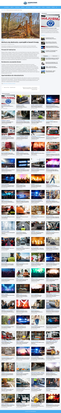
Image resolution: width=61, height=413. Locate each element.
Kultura (47, 120)
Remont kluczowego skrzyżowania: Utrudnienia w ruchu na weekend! (52, 311)
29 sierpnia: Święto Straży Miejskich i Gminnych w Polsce (38, 138)
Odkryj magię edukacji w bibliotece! (37, 216)
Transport (8, 120)
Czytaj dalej (43, 35)
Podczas (2, 372)
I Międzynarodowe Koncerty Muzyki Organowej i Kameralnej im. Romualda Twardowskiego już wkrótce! (8, 171)
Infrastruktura (19, 120)
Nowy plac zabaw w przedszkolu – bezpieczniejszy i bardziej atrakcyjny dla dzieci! (22, 374)
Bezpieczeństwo (34, 120)
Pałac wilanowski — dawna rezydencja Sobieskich (50, 71)
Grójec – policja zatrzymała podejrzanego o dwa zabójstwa (51, 67)
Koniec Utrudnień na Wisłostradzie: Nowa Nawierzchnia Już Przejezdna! (23, 122)
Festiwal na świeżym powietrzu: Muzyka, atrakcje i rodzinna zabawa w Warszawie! (22, 154)
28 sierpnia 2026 (4, 250)
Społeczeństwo (42, 168)
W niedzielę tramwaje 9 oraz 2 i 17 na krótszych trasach (23, 390)
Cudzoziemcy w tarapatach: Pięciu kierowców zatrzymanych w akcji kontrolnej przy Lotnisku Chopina (7, 186)
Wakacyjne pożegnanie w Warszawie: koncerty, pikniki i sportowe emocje (51, 374)
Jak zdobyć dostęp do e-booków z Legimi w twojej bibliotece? (7, 358)
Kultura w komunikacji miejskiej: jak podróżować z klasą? (37, 170)
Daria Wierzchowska (11, 44)
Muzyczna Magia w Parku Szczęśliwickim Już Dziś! (20, 186)
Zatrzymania (6, 184)
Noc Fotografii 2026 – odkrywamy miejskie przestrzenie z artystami (37, 249)
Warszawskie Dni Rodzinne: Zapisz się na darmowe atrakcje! (7, 327)
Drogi (2, 388)
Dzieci (53, 341)
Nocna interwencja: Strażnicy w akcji (48, 28)
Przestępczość (22, 168)
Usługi (39, 7)
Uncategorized (19, 231)
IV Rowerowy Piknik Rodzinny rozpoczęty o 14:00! (36, 122)
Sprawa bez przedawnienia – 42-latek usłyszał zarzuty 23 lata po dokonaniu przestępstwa (52, 63)
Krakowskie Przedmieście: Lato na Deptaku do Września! (52, 233)
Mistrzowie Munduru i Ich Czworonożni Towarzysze (21, 327)
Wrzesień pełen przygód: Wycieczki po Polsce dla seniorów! (37, 327)
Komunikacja (3, 120)
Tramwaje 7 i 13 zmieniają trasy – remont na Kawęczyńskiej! (52, 51)
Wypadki (5, 262)
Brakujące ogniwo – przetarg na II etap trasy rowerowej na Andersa (52, 249)
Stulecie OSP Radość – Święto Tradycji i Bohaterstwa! (6, 343)
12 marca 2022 (4, 44)
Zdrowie (22, 7)
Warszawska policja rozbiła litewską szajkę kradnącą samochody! (52, 327)
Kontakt (53, 7)
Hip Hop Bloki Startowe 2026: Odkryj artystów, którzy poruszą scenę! (53, 406)
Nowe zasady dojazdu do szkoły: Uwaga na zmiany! (22, 264)
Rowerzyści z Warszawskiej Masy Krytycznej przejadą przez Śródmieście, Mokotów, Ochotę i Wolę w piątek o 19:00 (37, 234)
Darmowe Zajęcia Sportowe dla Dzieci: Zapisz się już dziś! (22, 280)
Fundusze (51, 215)
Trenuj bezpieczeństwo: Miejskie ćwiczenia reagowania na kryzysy (7, 138)
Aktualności (6, 7)
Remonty (23, 120)
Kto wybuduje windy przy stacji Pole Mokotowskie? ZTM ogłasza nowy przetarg (52, 59)
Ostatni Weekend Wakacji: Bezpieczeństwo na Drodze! (21, 233)
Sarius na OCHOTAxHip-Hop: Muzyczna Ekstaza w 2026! (36, 296)
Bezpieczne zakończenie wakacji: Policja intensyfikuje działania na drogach (22, 202)
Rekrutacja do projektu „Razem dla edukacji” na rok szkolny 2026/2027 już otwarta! (52, 217)
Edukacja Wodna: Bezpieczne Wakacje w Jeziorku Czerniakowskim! (51, 343)
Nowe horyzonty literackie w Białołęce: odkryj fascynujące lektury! (21, 296)
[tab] (45, 56)
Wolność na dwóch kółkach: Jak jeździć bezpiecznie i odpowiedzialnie (37, 202)
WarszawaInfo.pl (33, 411)
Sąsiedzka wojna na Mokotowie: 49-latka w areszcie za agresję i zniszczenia (52, 265)
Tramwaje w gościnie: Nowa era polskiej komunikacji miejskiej (22, 138)
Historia (17, 136)
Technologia (37, 262)
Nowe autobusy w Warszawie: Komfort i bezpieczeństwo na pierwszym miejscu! (51, 43)
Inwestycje (18, 341)
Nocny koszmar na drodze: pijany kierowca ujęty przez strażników (7, 264)
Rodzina (38, 120)
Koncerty (3, 168)
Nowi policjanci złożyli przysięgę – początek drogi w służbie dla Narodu (38, 358)
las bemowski (5, 83)
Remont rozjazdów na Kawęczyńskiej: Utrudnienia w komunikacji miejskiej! (36, 312)
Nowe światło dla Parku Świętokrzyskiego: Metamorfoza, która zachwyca (37, 406)
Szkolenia (9, 136)
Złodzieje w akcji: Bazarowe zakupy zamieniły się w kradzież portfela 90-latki (22, 170)
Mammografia (3, 231)
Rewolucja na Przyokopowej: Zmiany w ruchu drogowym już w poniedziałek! (53, 359)
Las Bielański (9, 83)
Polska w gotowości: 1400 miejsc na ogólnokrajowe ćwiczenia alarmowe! (52, 296)
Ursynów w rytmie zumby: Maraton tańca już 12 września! (37, 280)
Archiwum (48, 7)
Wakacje (56, 341)
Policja (17, 168)
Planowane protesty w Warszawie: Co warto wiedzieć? (7, 249)
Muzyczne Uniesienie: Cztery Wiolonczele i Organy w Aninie (21, 311)
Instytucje (28, 7)
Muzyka (6, 168)
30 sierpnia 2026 (4, 139)
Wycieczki (36, 325)
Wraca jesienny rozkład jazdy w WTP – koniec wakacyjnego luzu (22, 406)
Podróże (37, 168)
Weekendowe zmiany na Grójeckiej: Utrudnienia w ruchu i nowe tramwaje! (7, 406)
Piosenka (6, 294)
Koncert (47, 168)
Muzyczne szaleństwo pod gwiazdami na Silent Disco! (36, 186)
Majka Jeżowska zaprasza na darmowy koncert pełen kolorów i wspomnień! (7, 202)
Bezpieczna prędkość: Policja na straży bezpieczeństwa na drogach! (52, 47)
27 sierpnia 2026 (34, 313)
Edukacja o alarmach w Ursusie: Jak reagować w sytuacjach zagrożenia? (53, 155)
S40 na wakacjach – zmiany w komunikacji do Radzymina (36, 390)
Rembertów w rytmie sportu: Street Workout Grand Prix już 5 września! (23, 358)
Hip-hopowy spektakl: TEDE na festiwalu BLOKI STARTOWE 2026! (52, 170)
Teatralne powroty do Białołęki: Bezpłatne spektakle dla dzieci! (7, 374)
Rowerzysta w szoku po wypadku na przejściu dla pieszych (23, 249)
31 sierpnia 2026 (4, 108)
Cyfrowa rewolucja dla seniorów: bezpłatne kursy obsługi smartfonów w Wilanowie (37, 265)
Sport (43, 7)
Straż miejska (33, 136)
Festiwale (48, 372)
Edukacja (47, 136)
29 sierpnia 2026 (4, 187)
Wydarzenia (28, 120)
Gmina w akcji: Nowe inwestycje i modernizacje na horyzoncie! (22, 343)
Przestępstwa (51, 262)
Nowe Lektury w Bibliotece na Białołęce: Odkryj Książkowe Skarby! (52, 202)
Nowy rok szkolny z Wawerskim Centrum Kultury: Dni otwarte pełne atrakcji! (8, 154)
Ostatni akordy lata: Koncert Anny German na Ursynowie (7, 280)
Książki (17, 294)
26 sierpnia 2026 (34, 391)
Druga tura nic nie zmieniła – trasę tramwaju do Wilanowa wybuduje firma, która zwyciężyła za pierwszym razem (30, 88)
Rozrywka (34, 7)
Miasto (12, 7)
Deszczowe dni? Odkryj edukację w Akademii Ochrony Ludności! (52, 138)
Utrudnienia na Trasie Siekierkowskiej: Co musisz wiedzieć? (51, 38)
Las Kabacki (13, 83)
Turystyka (17, 7)
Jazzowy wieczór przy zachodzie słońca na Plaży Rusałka (52, 280)
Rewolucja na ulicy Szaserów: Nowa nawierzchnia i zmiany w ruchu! (37, 374)
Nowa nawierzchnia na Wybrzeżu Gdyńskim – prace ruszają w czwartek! (7, 390)
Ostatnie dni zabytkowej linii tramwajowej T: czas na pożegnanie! (53, 186)
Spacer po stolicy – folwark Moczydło (9, 87)
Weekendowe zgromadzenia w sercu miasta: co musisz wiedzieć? (7, 311)
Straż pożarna (4, 341)
